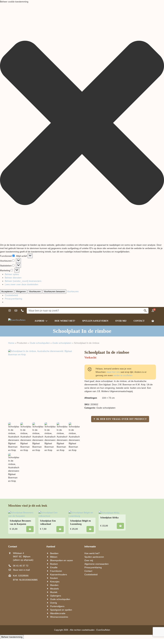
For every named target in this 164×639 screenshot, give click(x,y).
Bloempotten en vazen (61, 560)
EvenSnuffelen (103, 630)
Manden (54, 585)
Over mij (88, 560)
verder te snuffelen (122, 375)
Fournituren (56, 571)
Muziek (53, 592)
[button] (82, 123)
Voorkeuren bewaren (54, 291)
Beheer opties (12, 274)
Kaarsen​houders (58, 574)
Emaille (53, 567)
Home (11, 343)
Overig (53, 602)
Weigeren (21, 291)
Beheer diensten (13, 277)
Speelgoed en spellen (61, 610)
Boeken (54, 564)
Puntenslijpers (57, 606)
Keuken (54, 578)
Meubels (54, 588)
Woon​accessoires (59, 617)
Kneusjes (54, 581)
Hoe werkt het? (92, 553)
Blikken (53, 557)
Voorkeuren (35, 291)
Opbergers (55, 595)
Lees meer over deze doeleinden (21, 284)
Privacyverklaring (13, 298)
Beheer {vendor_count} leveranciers (23, 281)
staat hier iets (113, 372)
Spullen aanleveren (94, 557)
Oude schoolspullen (40, 343)
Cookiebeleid (11, 295)
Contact (88, 571)
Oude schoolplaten (61, 343)
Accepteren (7, 291)
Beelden (54, 553)
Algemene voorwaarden (96, 564)
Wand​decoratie (57, 613)
